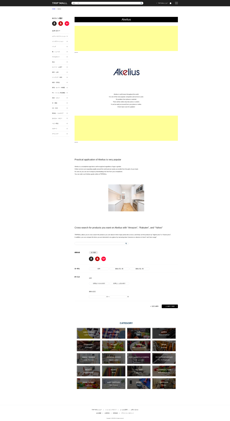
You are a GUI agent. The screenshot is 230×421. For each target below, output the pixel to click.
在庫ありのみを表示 (99, 283)
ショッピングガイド (111, 409)
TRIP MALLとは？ (163, 3)
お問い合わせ (134, 409)
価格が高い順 (119, 268)
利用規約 (115, 413)
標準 (99, 268)
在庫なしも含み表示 (119, 283)
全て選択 (93, 252)
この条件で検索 (170, 306)
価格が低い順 (139, 268)
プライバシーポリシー (127, 413)
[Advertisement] (126, 38)
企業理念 (107, 413)
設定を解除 (155, 306)
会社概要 (98, 413)
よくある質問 (123, 409)
